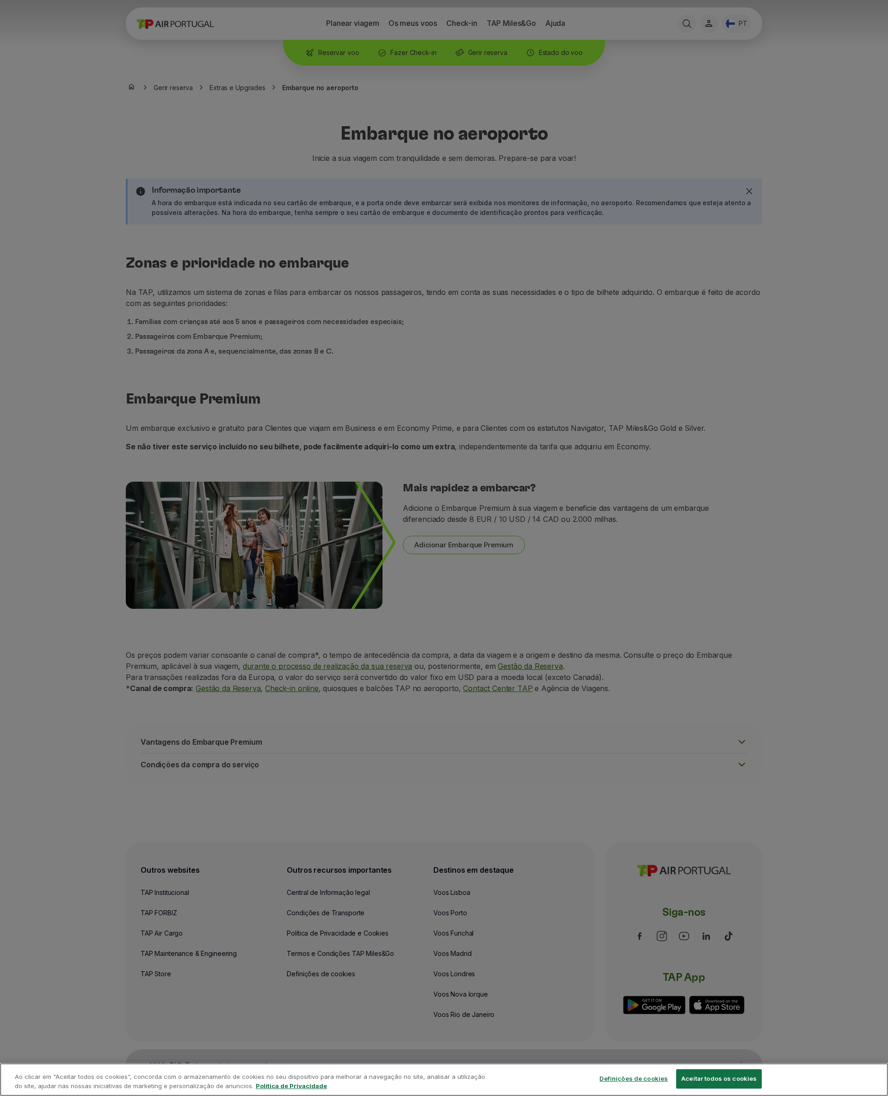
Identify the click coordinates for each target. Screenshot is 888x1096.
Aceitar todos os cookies (719, 1078)
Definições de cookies (633, 1078)
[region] (444, 1079)
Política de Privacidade (291, 1086)
